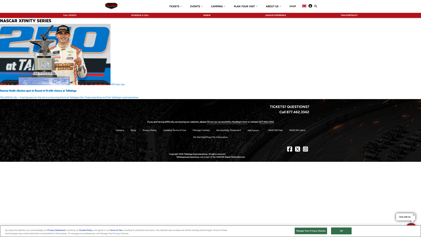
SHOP (292, 6)
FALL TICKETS (69, 15)
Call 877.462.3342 (294, 112)
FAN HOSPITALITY (349, 15)
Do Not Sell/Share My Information (210, 137)
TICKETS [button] (174, 6)
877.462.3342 (266, 121)
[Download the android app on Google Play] (157, 110)
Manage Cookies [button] (201, 130)
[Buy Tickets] (304, 6)
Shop (133, 130)
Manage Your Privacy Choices (311, 231)
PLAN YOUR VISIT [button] (244, 6)
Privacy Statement (56, 230)
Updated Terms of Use (174, 130)
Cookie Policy (85, 230)
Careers (120, 130)
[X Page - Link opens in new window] (297, 150)
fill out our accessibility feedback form (227, 121)
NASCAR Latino (297, 130)
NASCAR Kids (275, 130)
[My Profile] (310, 6)
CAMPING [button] (217, 6)
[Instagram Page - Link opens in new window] (305, 150)
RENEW (206, 15)
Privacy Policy (150, 130)
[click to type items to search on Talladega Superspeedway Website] (315, 6)
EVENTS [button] (195, 6)
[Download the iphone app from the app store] (126, 110)
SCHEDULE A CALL (140, 15)
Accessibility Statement (228, 130)
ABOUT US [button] (272, 6)
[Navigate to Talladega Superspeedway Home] (111, 6)
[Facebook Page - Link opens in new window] (289, 150)
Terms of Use (116, 230)
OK (341, 231)
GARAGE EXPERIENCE (275, 15)
